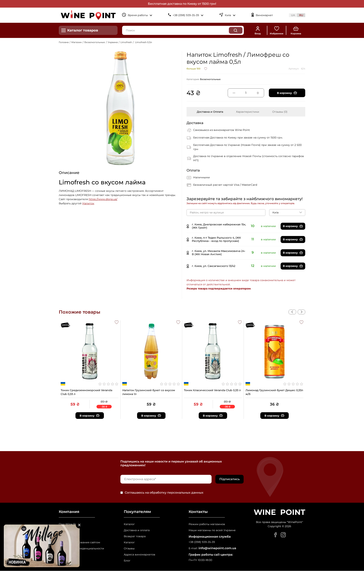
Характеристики (247, 111)
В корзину (290, 226)
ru (301, 15)
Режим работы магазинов (207, 524)
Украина (113, 42)
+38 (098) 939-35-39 (202, 542)
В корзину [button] (284, 93)
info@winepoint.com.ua (217, 548)
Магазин (76, 42)
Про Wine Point (69, 524)
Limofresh (126, 42)
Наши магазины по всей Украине (212, 530)
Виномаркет (264, 15)
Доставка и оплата (137, 530)
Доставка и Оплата (210, 111)
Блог (127, 560)
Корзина (296, 33)
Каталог (129, 524)
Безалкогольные (94, 42)
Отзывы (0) (279, 111)
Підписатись (229, 479)
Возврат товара (135, 536)
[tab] (210, 111)
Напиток (88, 203)
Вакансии (65, 530)
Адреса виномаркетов (139, 554)
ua (293, 15)
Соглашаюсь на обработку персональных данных (164, 492)
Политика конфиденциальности (81, 548)
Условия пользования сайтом (79, 542)
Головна (64, 42)
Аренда (64, 536)
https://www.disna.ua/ (103, 199)
